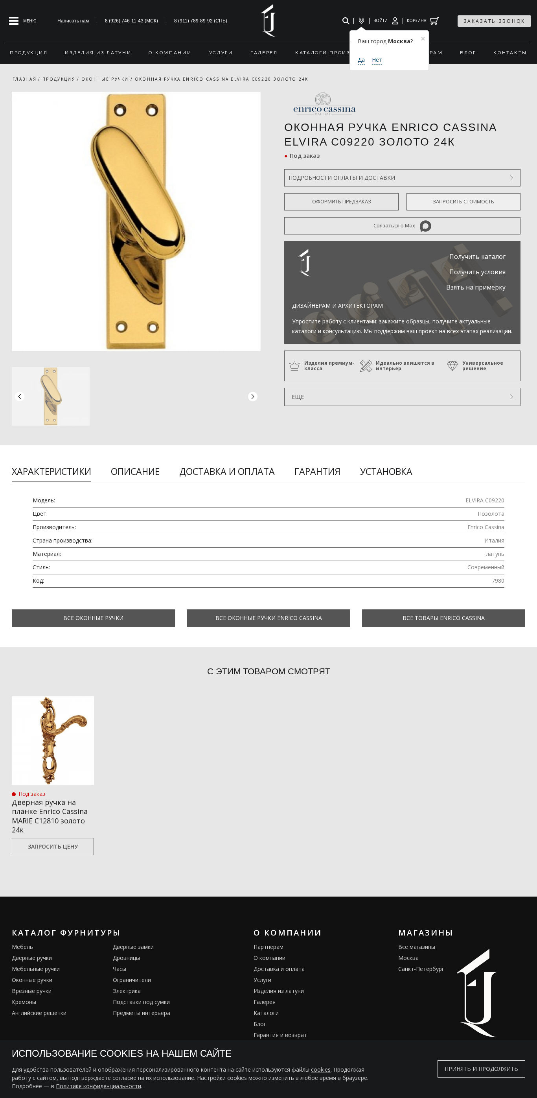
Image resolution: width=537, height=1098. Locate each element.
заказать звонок (494, 21)
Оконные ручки (32, 980)
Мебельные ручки (36, 969)
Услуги (262, 980)
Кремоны (24, 1002)
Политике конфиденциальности (98, 1086)
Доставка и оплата (227, 471)
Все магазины (416, 946)
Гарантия (317, 471)
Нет (377, 59)
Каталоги (266, 1013)
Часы (119, 969)
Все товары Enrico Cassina (444, 618)
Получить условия (477, 272)
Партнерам (268, 946)
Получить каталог (477, 256)
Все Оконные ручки (93, 618)
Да (361, 59)
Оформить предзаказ (341, 201)
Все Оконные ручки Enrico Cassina (268, 618)
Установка (386, 471)
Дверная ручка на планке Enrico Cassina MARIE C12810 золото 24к (50, 816)
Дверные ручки (32, 957)
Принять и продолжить (481, 1069)
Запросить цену (53, 846)
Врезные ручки (31, 991)
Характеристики (51, 471)
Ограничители (132, 980)
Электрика (127, 991)
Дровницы (126, 957)
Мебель (22, 946)
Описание (135, 471)
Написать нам (73, 21)
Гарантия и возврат (280, 1035)
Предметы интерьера (141, 1013)
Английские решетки (39, 1013)
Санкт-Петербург (421, 969)
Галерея (265, 1002)
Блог (260, 1024)
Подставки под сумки (141, 1002)
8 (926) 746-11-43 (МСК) (131, 21)
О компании (269, 957)
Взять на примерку (476, 287)
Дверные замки (133, 946)
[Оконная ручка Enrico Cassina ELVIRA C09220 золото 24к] (136, 221)
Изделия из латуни (279, 991)
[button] (253, 396)
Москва (408, 957)
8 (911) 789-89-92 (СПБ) (200, 21)
